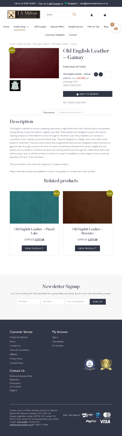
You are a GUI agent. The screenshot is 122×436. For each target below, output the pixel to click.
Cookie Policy (16, 363)
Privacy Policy (16, 359)
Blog (106, 26)
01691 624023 (30, 3)
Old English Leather (41, 44)
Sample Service (75, 26)
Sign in (55, 337)
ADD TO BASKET (89, 93)
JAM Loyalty (40, 26)
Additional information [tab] (70, 112)
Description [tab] (49, 112)
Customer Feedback (55, 34)
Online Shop (20, 26)
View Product (34, 248)
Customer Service (21, 331)
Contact (73, 34)
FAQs (12, 342)
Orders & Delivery (19, 337)
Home (6, 26)
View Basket (58, 342)
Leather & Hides (24, 44)
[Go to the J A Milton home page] (23, 14)
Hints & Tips (93, 26)
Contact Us (15, 346)
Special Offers (57, 26)
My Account (60, 331)
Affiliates (13, 354)
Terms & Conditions (19, 350)
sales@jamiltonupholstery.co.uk (93, 3)
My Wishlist (57, 346)
